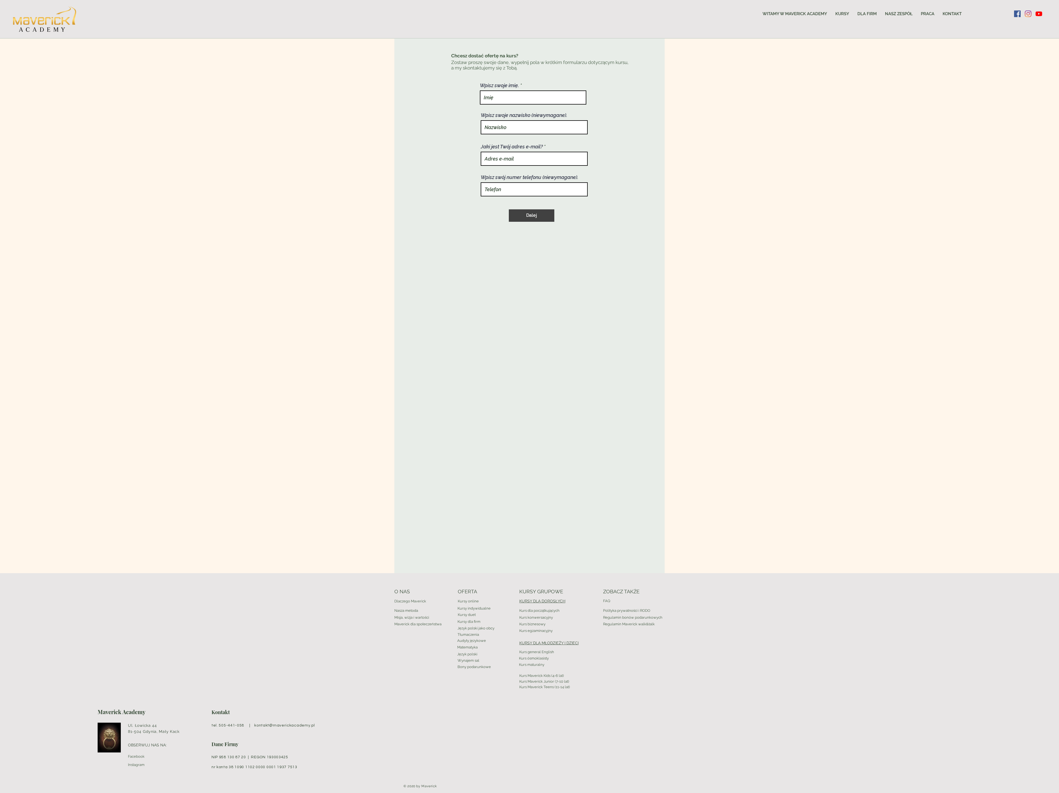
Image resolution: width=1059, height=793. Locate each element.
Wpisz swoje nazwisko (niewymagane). (524, 115)
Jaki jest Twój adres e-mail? (512, 146)
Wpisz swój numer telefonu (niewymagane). (529, 177)
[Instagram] (1028, 13)
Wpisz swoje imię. (499, 85)
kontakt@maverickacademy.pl (284, 725)
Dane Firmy (225, 744)
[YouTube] (1039, 13)
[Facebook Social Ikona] (1017, 13)
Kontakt (221, 712)
